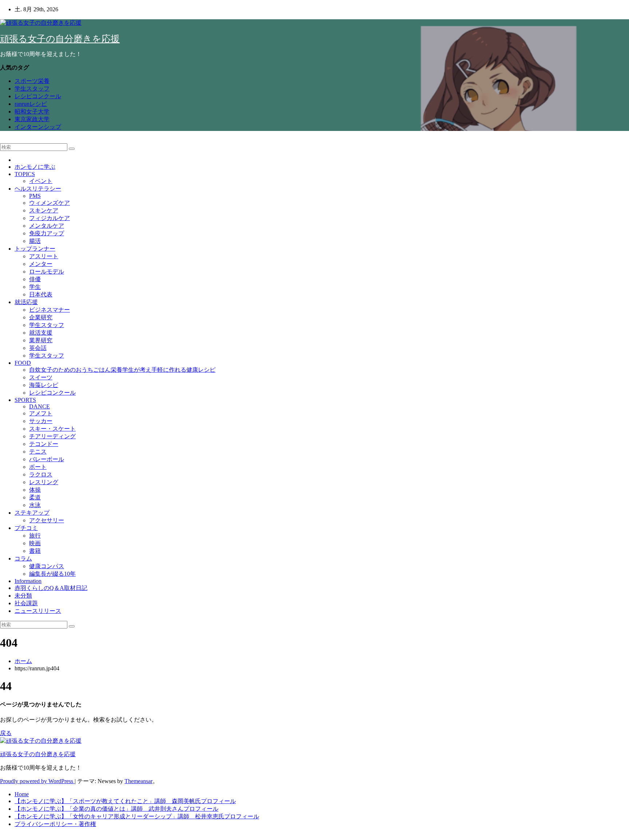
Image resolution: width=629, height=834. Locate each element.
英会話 (38, 348)
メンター (40, 264)
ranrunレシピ (31, 104)
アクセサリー (46, 520)
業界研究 (40, 340)
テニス (38, 451)
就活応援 (26, 302)
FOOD (23, 363)
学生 (35, 287)
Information (28, 581)
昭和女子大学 (32, 111)
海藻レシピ (43, 385)
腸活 (35, 241)
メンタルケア (46, 226)
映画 (35, 543)
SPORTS (25, 400)
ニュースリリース (38, 611)
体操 (35, 490)
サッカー (40, 421)
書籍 (35, 551)
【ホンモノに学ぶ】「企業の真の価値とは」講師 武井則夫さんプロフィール (116, 809)
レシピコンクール (38, 96)
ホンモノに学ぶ (35, 167)
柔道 (35, 497)
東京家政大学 (32, 119)
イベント (40, 181)
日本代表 (40, 294)
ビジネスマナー (49, 310)
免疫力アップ (46, 233)
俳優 (35, 279)
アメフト (40, 413)
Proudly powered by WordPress (37, 781)
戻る (6, 733)
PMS (35, 196)
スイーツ (40, 377)
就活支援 (40, 333)
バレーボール (46, 459)
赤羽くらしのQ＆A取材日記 (51, 588)
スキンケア (43, 210)
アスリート (43, 256)
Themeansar (138, 781)
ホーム (23, 661)
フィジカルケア (49, 218)
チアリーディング (52, 436)
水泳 (35, 505)
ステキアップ (32, 513)
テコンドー (43, 444)
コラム (23, 558)
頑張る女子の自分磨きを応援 (60, 39)
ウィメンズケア (49, 203)
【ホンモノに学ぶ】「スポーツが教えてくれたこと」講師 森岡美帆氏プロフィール (125, 801)
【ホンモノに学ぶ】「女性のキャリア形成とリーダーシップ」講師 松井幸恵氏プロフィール (137, 816)
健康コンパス (46, 566)
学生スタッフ (32, 88)
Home (22, 794)
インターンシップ (38, 127)
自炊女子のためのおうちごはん (122, 370)
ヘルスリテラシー (38, 188)
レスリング (43, 482)
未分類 (23, 595)
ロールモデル (46, 271)
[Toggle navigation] (2, 141)
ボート (38, 467)
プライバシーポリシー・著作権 (55, 824)
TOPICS (25, 174)
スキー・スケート (52, 429)
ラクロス (40, 474)
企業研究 (40, 317)
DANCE (39, 406)
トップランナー (35, 249)
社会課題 (26, 603)
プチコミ (26, 528)
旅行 (35, 535)
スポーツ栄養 (32, 81)
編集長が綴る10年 (52, 574)
